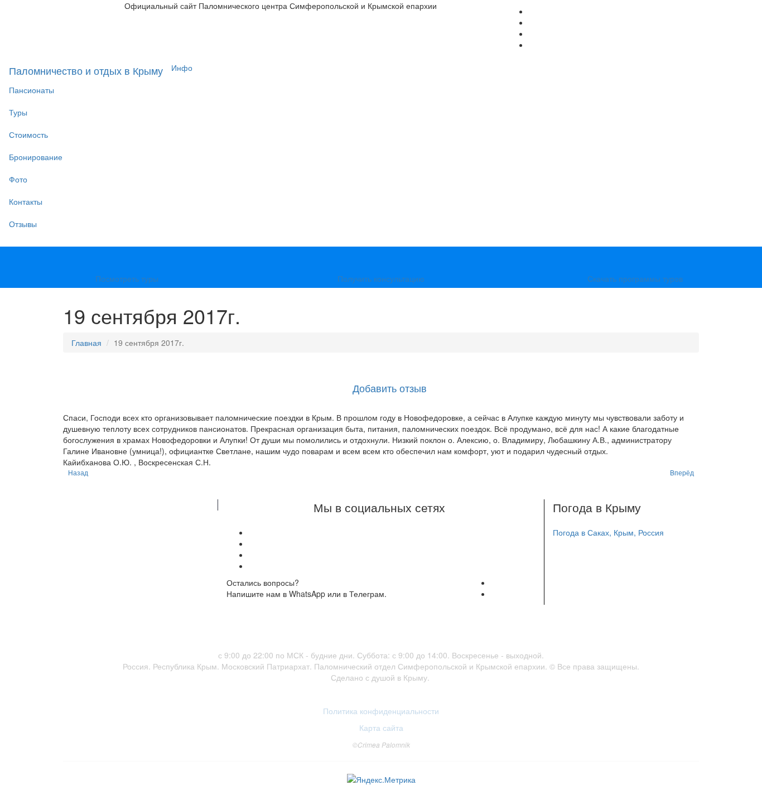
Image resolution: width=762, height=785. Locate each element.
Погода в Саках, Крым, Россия (608, 532)
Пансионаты (31, 89)
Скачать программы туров (635, 278)
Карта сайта (381, 727)
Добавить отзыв (390, 388)
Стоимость (28, 134)
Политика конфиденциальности (381, 710)
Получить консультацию (381, 278)
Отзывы (23, 223)
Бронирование (35, 156)
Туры (18, 112)
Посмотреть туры (126, 278)
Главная (86, 342)
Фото (18, 179)
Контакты (25, 201)
